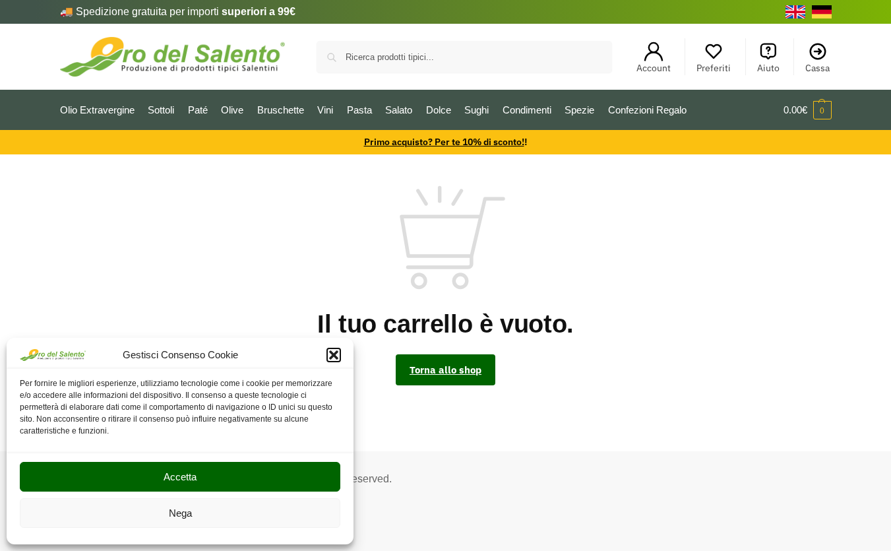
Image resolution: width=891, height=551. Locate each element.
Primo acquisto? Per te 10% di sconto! (444, 142)
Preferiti (713, 68)
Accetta (180, 476)
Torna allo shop (445, 370)
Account (653, 68)
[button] (333, 355)
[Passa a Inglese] (795, 11)
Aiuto (768, 68)
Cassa (817, 68)
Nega (180, 513)
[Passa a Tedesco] (822, 11)
